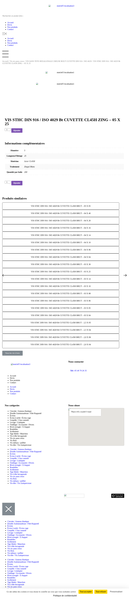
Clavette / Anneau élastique (20, 411)
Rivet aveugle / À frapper (20, 427)
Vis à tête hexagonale (18, 436)
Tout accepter (86, 592)
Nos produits (12, 27)
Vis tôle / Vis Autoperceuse (20, 445)
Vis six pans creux (17, 61)
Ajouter (16, 130)
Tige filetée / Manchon (19, 434)
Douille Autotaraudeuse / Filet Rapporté (25, 413)
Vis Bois (13, 440)
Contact (10, 29)
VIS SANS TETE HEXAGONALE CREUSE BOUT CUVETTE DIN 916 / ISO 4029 (59, 61)
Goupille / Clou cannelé (19, 420)
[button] (64, 34)
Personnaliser (116, 592)
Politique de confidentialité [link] (65, 596)
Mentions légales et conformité (30, 496)
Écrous (12, 416)
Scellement (14, 431)
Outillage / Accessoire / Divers (22, 425)
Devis (9, 25)
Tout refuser (101, 592)
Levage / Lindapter (17, 422)
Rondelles (14, 429)
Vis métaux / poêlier (18, 443)
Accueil (10, 22)
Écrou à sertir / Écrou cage (20, 418)
